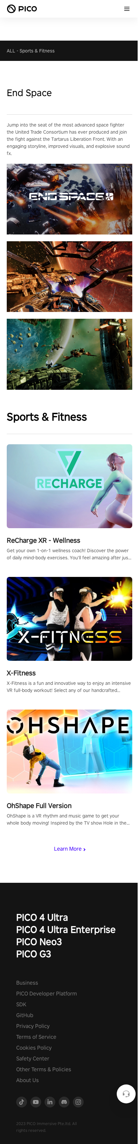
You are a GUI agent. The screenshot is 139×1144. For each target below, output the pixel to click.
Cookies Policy (34, 1047)
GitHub (24, 1015)
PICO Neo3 (39, 941)
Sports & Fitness (37, 51)
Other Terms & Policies (43, 1069)
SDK (21, 1004)
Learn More (68, 848)
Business (27, 982)
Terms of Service (36, 1036)
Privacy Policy (33, 1026)
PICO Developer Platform (46, 993)
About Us (27, 1080)
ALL (11, 51)
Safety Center (32, 1058)
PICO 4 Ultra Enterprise (66, 929)
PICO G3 (33, 953)
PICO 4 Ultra (42, 917)
